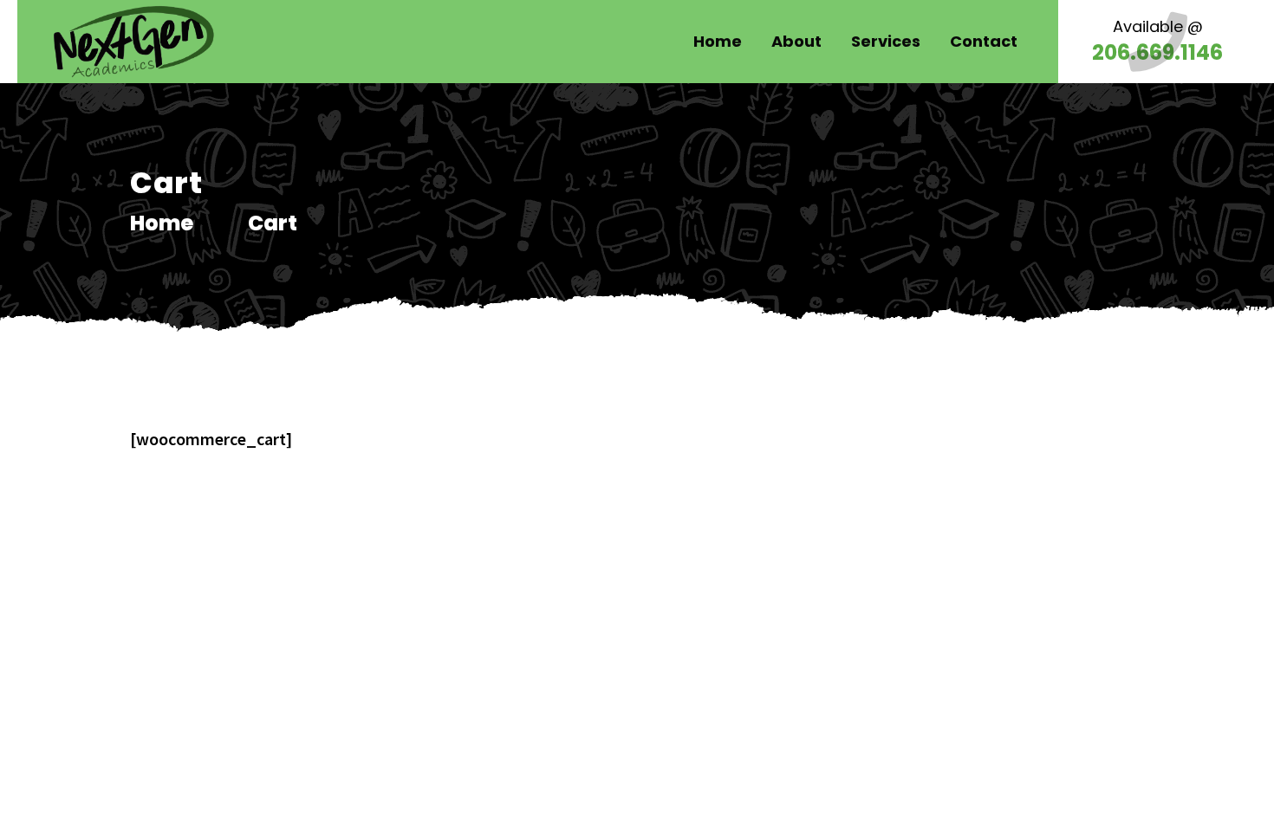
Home (161, 223)
